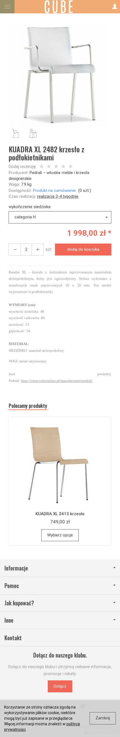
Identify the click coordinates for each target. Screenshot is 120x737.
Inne (8, 620)
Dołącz (60, 686)
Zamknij (102, 718)
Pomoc (11, 586)
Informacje (16, 568)
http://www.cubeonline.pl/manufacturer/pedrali (56, 381)
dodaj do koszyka (83, 249)
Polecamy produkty (28, 405)
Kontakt (13, 638)
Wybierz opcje (60, 535)
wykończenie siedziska (30, 206)
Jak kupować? (19, 603)
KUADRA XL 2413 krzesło (60, 513)
